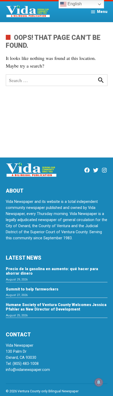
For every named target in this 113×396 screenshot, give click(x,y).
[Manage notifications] (99, 382)
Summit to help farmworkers (32, 289)
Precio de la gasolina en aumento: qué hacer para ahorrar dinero (52, 271)
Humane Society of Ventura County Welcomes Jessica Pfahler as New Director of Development (56, 307)
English (74, 4)
